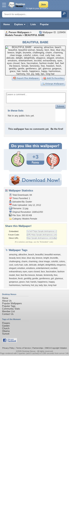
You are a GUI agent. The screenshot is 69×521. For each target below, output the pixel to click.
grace (22, 282)
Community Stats (11, 308)
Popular (44, 24)
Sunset (5, 333)
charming (33, 261)
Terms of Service (23, 348)
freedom (13, 278)
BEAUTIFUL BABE (35, 35)
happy (51, 282)
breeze (39, 258)
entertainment (42, 268)
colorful (54, 261)
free (56, 275)
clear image (44, 261)
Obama (6, 331)
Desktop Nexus (29, 351)
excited (53, 268)
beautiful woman (53, 254)
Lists (33, 24)
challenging (14, 261)
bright (46, 258)
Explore (18, 24)
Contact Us (8, 314)
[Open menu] (4, 5)
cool (11, 265)
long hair (52, 285)
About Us (7, 300)
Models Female (13, 35)
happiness (43, 282)
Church (5, 328)
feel (18, 275)
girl (52, 278)
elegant (12, 268)
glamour (59, 278)
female (39, 275)
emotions (30, 268)
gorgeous (13, 282)
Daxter (29, 201)
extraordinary (15, 271)
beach (31, 254)
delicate (33, 265)
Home (6, 24)
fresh (20, 278)
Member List (8, 311)
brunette (54, 258)
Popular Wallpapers (12, 303)
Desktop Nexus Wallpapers (17, 5)
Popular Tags (9, 306)
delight (41, 265)
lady (41, 285)
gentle (35, 278)
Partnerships (37, 348)
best (18, 258)
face (43, 271)
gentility (27, 278)
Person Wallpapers (19, 32)
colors (62, 261)
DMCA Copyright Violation (56, 348)
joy (36, 285)
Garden (6, 325)
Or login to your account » (37, 8)
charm (24, 261)
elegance (61, 265)
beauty (12, 258)
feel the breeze (28, 275)
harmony (26, 285)
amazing (13, 254)
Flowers (6, 323)
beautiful (39, 254)
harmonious (15, 285)
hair (27, 282)
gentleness (44, 278)
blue (24, 258)
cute (26, 265)
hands (33, 282)
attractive (22, 254)
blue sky (31, 258)
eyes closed (34, 271)
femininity (48, 275)
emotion (21, 268)
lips (45, 285)
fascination (51, 271)
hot (32, 285)
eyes (25, 271)
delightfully (50, 265)
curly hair (18, 265)
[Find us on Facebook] (9, 341)
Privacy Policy (8, 348)
